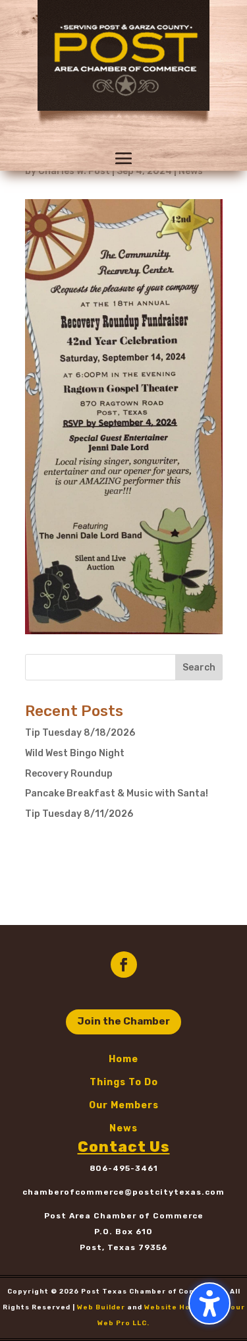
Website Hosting (178, 1307)
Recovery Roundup (69, 773)
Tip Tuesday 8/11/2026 (79, 814)
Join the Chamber (123, 1021)
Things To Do (124, 1082)
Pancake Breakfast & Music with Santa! (116, 793)
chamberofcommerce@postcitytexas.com (123, 1192)
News (190, 171)
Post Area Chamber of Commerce (124, 1215)
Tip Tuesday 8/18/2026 (80, 732)
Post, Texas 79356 (123, 1247)
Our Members (124, 1105)
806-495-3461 (124, 1168)
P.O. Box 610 (123, 1231)
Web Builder (101, 1307)
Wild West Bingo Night (74, 753)
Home (123, 1059)
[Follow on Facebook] (124, 964)
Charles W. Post (74, 171)
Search (198, 667)
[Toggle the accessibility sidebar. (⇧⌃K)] (209, 1303)
